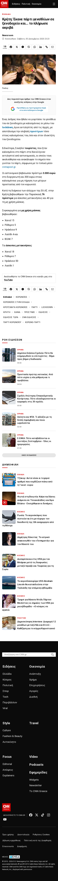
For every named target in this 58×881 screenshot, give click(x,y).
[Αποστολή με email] (52, 47)
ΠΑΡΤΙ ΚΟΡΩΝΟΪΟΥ (12, 322)
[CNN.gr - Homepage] (4, 4)
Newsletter (35, 785)
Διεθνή (33, 696)
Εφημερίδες (38, 772)
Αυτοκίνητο (9, 741)
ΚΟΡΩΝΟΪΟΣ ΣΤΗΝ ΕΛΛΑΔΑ (16, 302)
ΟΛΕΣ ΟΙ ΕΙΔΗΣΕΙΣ (29, 455)
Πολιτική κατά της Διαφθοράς (38, 840)
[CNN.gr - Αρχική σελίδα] (6, 807)
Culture (7, 730)
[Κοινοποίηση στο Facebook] (10, 47)
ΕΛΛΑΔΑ (6, 14)
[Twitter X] (36, 815)
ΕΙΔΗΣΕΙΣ (43, 312)
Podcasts (36, 765)
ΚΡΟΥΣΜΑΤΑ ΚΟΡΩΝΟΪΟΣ (15, 307)
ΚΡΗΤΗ (6, 312)
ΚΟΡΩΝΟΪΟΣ (21, 297)
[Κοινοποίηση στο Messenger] (22, 47)
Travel (33, 723)
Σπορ (6, 691)
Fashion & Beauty (12, 736)
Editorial (7, 764)
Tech (5, 696)
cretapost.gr (9, 167)
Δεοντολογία (23, 834)
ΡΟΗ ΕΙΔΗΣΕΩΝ (12, 339)
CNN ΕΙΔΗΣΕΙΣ (29, 317)
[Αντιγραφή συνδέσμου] (46, 47)
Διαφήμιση (22, 846)
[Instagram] (48, 815)
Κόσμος (7, 679)
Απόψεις (8, 769)
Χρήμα (33, 679)
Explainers (8, 775)
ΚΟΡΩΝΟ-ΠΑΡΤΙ (32, 322)
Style (6, 723)
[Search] (52, 654)
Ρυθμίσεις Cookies (41, 834)
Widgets (34, 779)
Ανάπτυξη (35, 673)
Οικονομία (36, 4)
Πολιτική (26, 4)
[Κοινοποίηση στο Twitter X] (16, 47)
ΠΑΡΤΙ (34, 307)
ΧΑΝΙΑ (17, 312)
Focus (7, 757)
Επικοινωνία (8, 846)
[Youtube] (4, 819)
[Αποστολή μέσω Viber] (28, 47)
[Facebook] (30, 815)
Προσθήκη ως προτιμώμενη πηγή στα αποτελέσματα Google (31, 109)
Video (33, 757)
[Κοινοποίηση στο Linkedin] (40, 47)
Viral (5, 708)
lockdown (7, 127)
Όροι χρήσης (8, 834)
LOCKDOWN (47, 307)
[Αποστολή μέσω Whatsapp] (34, 47)
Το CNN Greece (38, 791)
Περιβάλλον (10, 702)
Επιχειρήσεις (37, 685)
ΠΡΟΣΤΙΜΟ (29, 312)
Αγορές (33, 691)
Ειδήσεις (16, 4)
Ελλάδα (7, 673)
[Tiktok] (42, 815)
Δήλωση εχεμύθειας (11, 840)
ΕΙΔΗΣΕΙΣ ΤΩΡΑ (10, 317)
